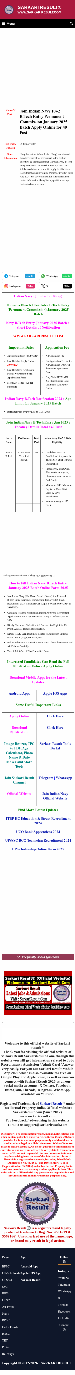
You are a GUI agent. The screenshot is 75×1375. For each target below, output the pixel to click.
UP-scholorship (12, 1273)
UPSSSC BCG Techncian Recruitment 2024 (38, 840)
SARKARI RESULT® (39, 7)
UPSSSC (7, 1280)
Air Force (8, 1306)
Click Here (55, 727)
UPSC (6, 1300)
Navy (5, 1313)
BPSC (6, 1266)
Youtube (63, 1278)
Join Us (29, 275)
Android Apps (19, 693)
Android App (29, 1266)
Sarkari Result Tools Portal (55, 746)
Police (6, 1347)
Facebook (64, 1311)
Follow (30, 286)
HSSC (6, 1333)
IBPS (5, 1293)
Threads (63, 1304)
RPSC (6, 1320)
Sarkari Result (51, 1104)
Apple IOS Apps (55, 693)
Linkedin (64, 1318)
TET (5, 1340)
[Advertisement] (37, 69)
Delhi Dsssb (10, 1327)
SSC (5, 1286)
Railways (8, 1354)
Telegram (46, 777)
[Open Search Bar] (71, 23)
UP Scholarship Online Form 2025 (38, 849)
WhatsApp (64, 777)
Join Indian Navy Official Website (55, 796)
